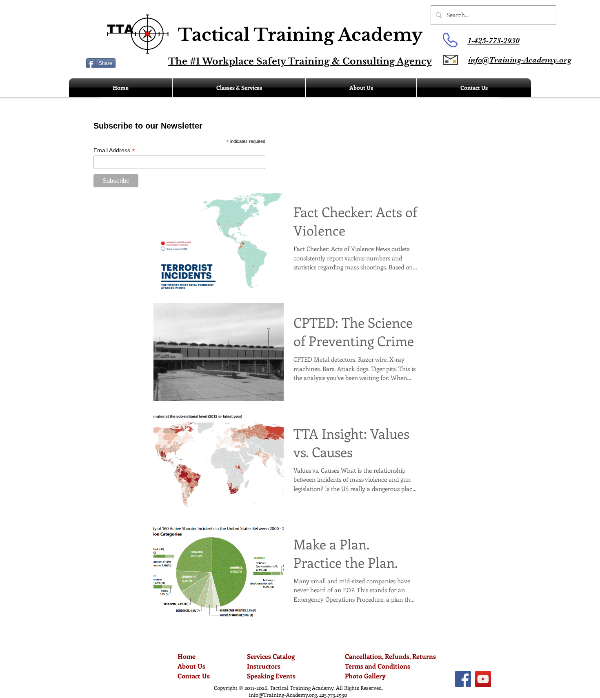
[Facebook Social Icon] (463, 679)
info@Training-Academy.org (283, 694)
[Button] (243, 40)
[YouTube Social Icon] (483, 679)
